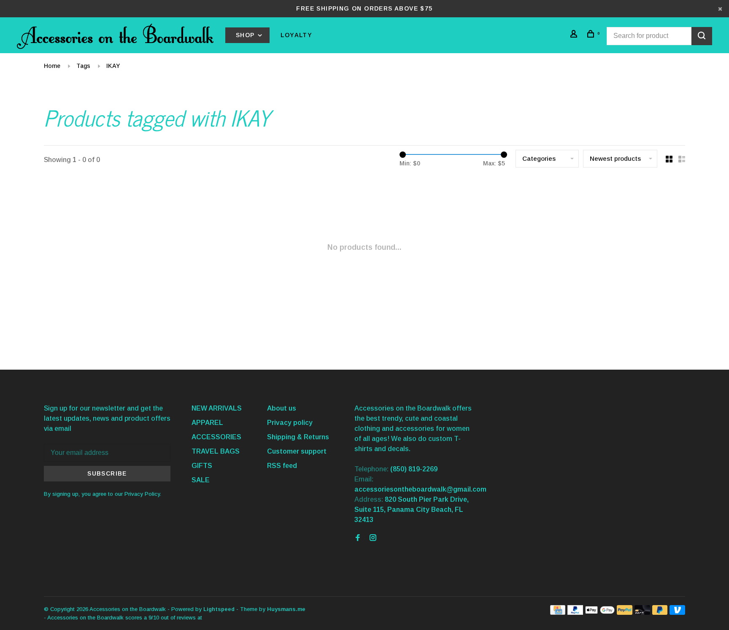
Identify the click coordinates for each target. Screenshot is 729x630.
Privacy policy (290, 422)
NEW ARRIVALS (217, 408)
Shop (246, 35)
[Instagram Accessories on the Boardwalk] (373, 538)
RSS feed (282, 465)
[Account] (575, 35)
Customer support (297, 451)
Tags (83, 65)
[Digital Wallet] (600, 612)
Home (52, 65)
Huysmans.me (286, 609)
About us (281, 408)
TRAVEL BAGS (216, 451)
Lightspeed (219, 609)
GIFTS (202, 465)
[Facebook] (357, 538)
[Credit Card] (557, 612)
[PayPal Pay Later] (660, 612)
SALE (201, 480)
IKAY (113, 65)
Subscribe (107, 473)
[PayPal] (575, 612)
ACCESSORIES (216, 437)
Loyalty (296, 35)
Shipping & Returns (298, 437)
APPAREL (207, 422)
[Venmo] (677, 612)
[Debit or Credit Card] (642, 612)
